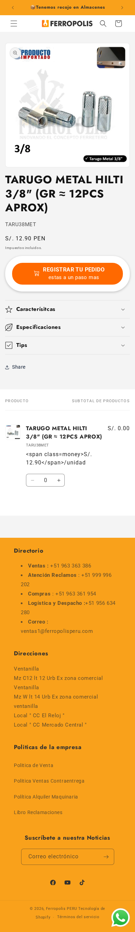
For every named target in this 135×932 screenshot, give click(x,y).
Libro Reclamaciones (38, 812)
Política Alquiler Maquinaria (46, 797)
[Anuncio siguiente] (122, 7)
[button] (13, 23)
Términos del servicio (78, 917)
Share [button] (19, 367)
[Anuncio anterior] (12, 7)
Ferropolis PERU (62, 908)
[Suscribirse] (106, 857)
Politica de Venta (33, 765)
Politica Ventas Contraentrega (49, 781)
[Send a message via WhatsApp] (121, 918)
